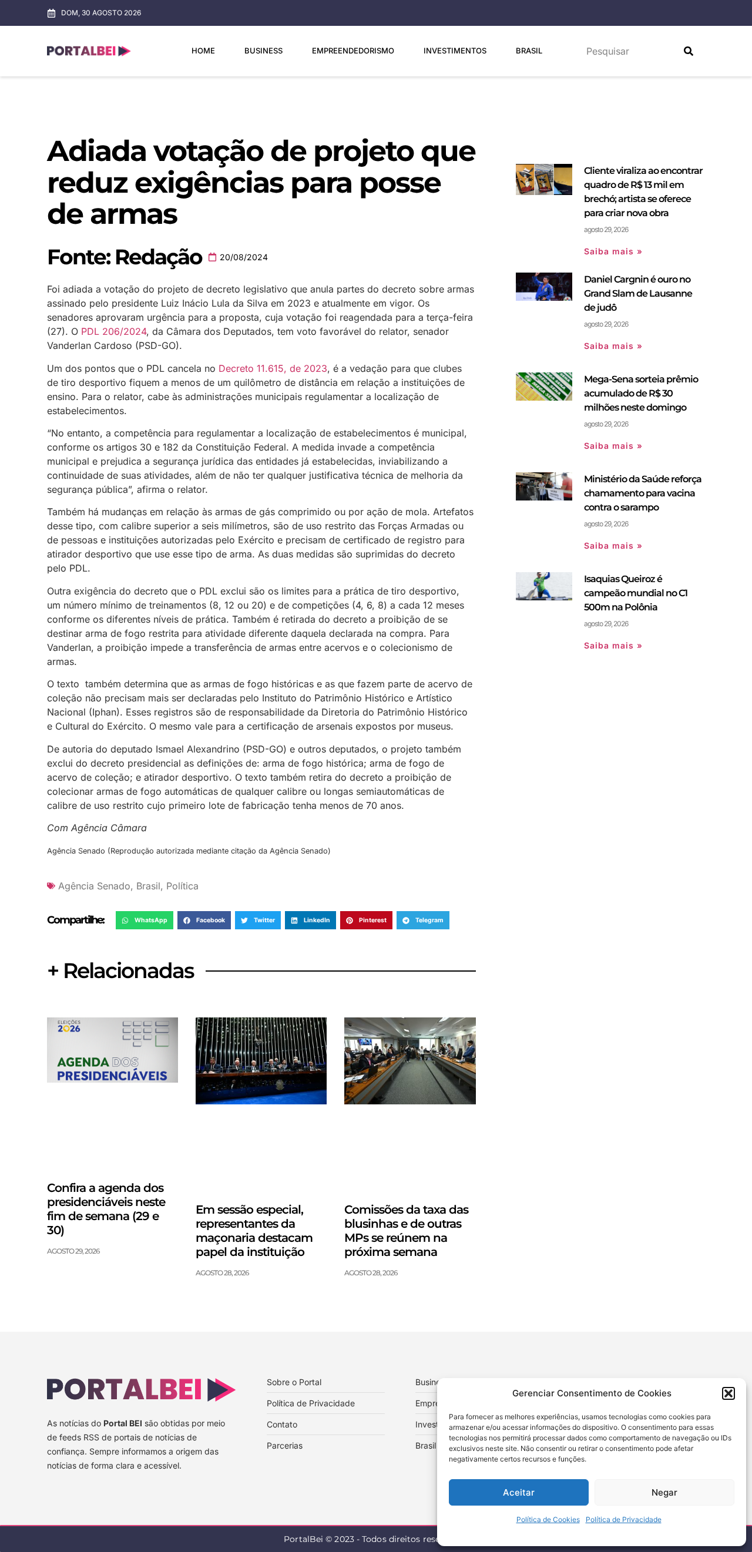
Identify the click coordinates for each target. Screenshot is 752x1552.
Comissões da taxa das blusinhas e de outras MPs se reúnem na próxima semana (406, 1230)
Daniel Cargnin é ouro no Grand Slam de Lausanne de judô (638, 293)
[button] (728, 1393)
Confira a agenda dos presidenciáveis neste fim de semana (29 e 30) (106, 1209)
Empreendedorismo (353, 50)
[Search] (688, 51)
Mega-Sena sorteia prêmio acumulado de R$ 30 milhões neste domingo (641, 393)
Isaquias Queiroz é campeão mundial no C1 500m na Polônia (635, 593)
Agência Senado (94, 886)
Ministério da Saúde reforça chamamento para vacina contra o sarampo (642, 493)
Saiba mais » (613, 251)
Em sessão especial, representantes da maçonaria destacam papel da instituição (254, 1230)
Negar (664, 1492)
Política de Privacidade (624, 1519)
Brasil (529, 50)
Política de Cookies (548, 1519)
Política (182, 886)
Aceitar (519, 1492)
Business (263, 50)
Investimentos (455, 50)
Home (203, 50)
